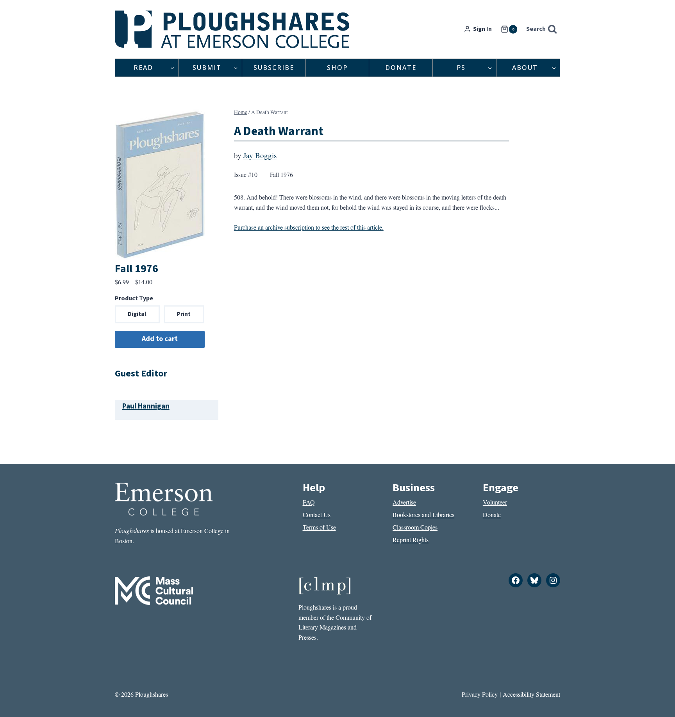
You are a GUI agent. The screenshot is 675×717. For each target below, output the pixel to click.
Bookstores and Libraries (423, 514)
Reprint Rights (411, 539)
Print (184, 314)
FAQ (309, 502)
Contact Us (316, 514)
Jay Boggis (260, 155)
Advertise (404, 502)
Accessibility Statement (531, 694)
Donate (400, 67)
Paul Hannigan (146, 406)
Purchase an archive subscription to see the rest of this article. (309, 227)
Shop (337, 67)
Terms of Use (319, 527)
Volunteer (495, 502)
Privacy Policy (480, 694)
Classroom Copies (415, 527)
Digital (137, 314)
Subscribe (274, 67)
